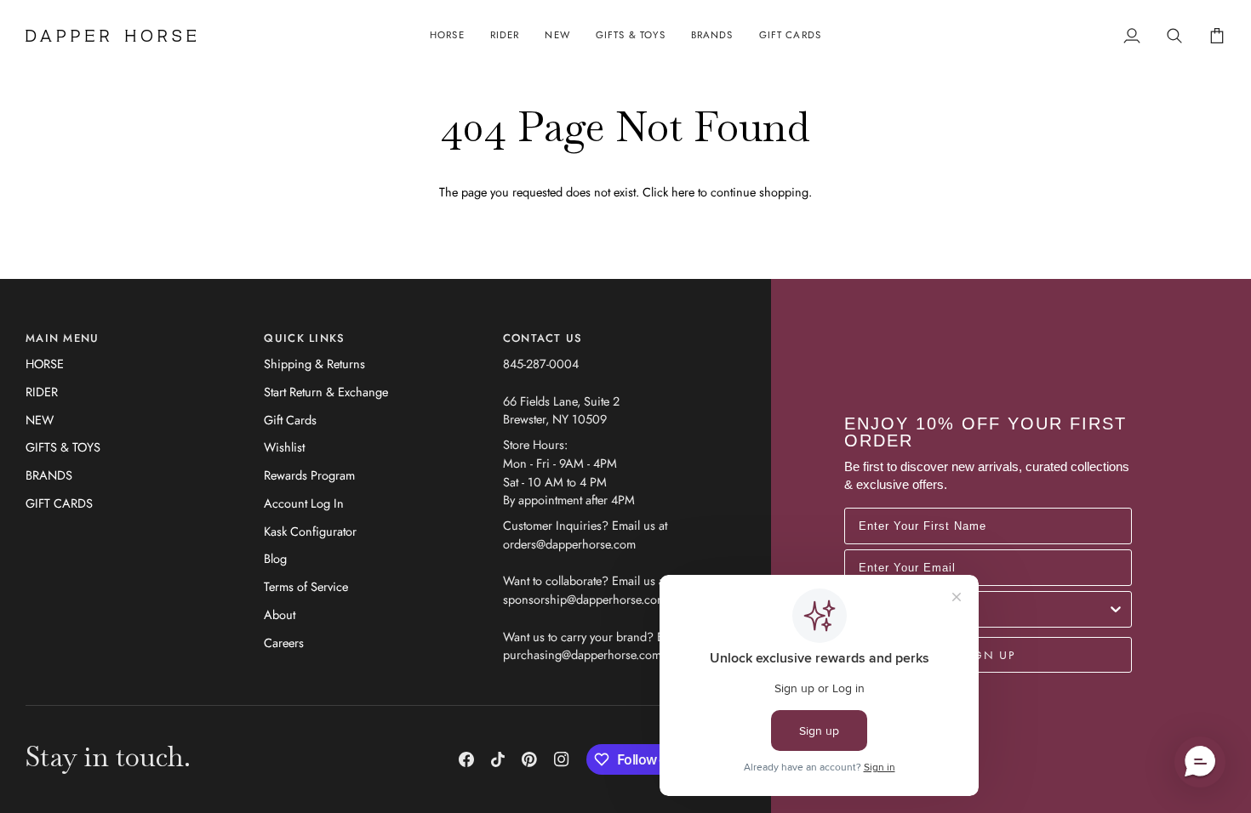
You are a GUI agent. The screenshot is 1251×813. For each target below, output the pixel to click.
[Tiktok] (498, 759)
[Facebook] (466, 759)
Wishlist (284, 447)
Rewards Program (309, 475)
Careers (284, 642)
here (682, 192)
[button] (447, 35)
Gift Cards (290, 420)
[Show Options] (1115, 609)
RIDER (42, 392)
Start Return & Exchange (326, 392)
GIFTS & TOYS (63, 447)
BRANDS (49, 475)
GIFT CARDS (59, 503)
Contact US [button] (543, 338)
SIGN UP (988, 654)
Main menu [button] (63, 338)
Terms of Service (306, 586)
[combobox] (983, 609)
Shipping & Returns (314, 363)
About (279, 614)
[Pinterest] (529, 759)
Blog (275, 558)
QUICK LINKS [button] (304, 338)
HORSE (45, 363)
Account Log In (304, 503)
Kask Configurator (310, 531)
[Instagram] (561, 759)
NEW (40, 420)
